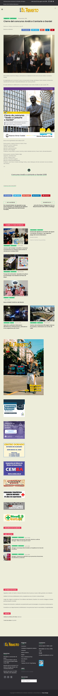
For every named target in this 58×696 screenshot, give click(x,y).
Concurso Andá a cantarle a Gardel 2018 (29, 174)
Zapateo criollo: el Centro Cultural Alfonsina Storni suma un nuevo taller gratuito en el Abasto (28, 593)
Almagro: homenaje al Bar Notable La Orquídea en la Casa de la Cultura (27, 548)
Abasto (6, 18)
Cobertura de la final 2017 (10, 185)
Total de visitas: (8, 620)
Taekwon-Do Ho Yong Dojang (28, 663)
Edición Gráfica (25, 652)
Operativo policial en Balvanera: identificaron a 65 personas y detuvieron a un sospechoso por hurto (15, 326)
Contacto (23, 646)
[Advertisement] (29, 574)
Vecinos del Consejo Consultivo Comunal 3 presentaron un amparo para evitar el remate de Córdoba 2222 (15, 249)
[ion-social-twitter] (51, 1)
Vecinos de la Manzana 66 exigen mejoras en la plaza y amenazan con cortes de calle (42, 326)
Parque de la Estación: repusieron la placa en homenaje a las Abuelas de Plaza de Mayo (16, 275)
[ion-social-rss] (53, 1)
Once (12, 322)
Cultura (12, 297)
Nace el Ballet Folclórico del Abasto (14, 302)
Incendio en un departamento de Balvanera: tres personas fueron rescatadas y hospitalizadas (28, 607)
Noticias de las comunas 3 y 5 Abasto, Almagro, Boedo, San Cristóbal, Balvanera (14, 3)
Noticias (13, 18)
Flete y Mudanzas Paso (26, 656)
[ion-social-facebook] (49, 1)
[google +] (42, 29)
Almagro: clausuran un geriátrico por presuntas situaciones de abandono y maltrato (27, 557)
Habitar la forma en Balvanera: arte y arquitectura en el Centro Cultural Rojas (24, 596)
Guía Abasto (24, 659)
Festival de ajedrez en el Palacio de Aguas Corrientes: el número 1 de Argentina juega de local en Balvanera (42, 233)
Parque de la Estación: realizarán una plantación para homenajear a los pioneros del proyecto (28, 604)
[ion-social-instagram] (8, 677)
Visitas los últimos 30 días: (11, 617)
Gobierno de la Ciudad (27, 671)
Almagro (14, 537)
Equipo (22, 654)
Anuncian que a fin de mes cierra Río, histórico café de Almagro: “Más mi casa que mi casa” (26, 540)
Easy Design (45, 693)
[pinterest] (52, 29)
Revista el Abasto (8, 29)
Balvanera (7, 245)
